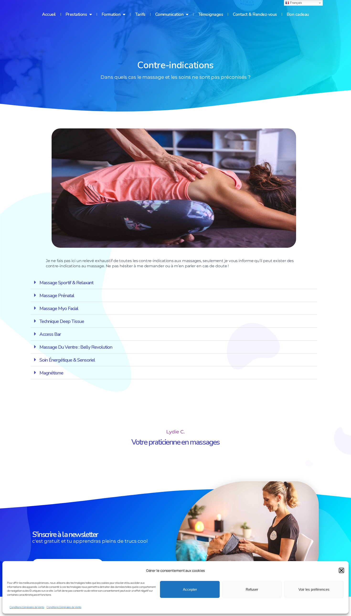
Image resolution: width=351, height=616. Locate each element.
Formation (111, 14)
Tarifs (140, 14)
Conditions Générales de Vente (27, 607)
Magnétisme (51, 373)
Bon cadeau (298, 14)
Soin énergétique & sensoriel (67, 360)
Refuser (252, 589)
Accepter (190, 589)
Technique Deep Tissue (61, 321)
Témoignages (210, 14)
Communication (169, 14)
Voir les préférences (314, 589)
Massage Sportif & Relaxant (66, 282)
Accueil (49, 14)
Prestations (76, 14)
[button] (341, 570)
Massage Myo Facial (58, 308)
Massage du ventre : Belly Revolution (75, 347)
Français (295, 3)
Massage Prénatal (56, 295)
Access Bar (50, 334)
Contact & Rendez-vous (255, 14)
